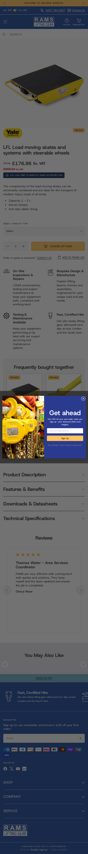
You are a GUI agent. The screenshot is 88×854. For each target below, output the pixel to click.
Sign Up (65, 438)
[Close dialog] (83, 398)
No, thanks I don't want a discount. (65, 445)
